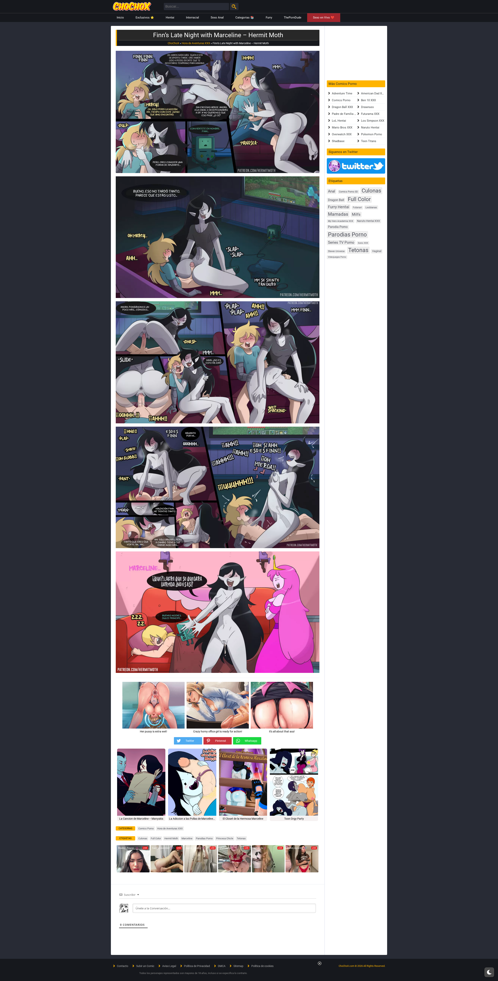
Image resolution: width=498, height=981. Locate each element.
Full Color (156, 838)
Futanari (357, 207)
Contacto (122, 966)
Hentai (170, 17)
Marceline (186, 838)
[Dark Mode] (489, 972)
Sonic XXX (363, 243)
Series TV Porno (341, 242)
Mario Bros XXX (342, 127)
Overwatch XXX (342, 134)
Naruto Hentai (370, 127)
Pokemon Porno (371, 134)
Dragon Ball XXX (342, 107)
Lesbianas (371, 207)
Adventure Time (342, 93)
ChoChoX (173, 43)
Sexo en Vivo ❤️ (323, 17)
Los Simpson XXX (372, 120)
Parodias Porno (204, 838)
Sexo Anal (217, 17)
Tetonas (241, 838)
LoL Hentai (339, 120)
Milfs (356, 214)
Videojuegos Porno (337, 257)
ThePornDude (292, 17)
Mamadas (338, 214)
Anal (331, 191)
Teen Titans (368, 141)
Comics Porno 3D (348, 191)
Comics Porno (146, 828)
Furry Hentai (338, 207)
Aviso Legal (169, 966)
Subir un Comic (145, 966)
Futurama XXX (370, 114)
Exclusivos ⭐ (145, 17)
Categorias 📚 (244, 17)
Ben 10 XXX (368, 100)
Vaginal (376, 251)
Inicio (120, 17)
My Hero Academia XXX (340, 221)
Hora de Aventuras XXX (196, 43)
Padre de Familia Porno (347, 114)
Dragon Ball (336, 200)
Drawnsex (367, 107)
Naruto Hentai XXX (368, 221)
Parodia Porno (338, 227)
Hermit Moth (171, 838)
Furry (269, 17)
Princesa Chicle (224, 838)
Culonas (142, 838)
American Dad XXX (373, 93)
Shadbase (338, 141)
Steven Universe (336, 251)
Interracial (192, 17)
